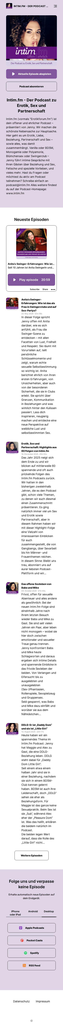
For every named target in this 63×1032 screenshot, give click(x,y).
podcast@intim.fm (18, 185)
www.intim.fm (15, 193)
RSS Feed (34, 965)
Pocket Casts (35, 940)
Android (33, 911)
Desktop (49, 911)
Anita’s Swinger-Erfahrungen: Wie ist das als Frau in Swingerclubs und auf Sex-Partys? (38, 305)
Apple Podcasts (34, 927)
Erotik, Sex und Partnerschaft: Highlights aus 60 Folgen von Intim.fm (39, 447)
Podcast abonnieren (31, 86)
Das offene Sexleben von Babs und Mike (36, 585)
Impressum (43, 1001)
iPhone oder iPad (15, 913)
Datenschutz (21, 1001)
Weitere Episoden (31, 855)
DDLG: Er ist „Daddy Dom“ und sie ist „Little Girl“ (36, 726)
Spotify (34, 952)
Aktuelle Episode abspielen (34, 73)
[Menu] (55, 6)
